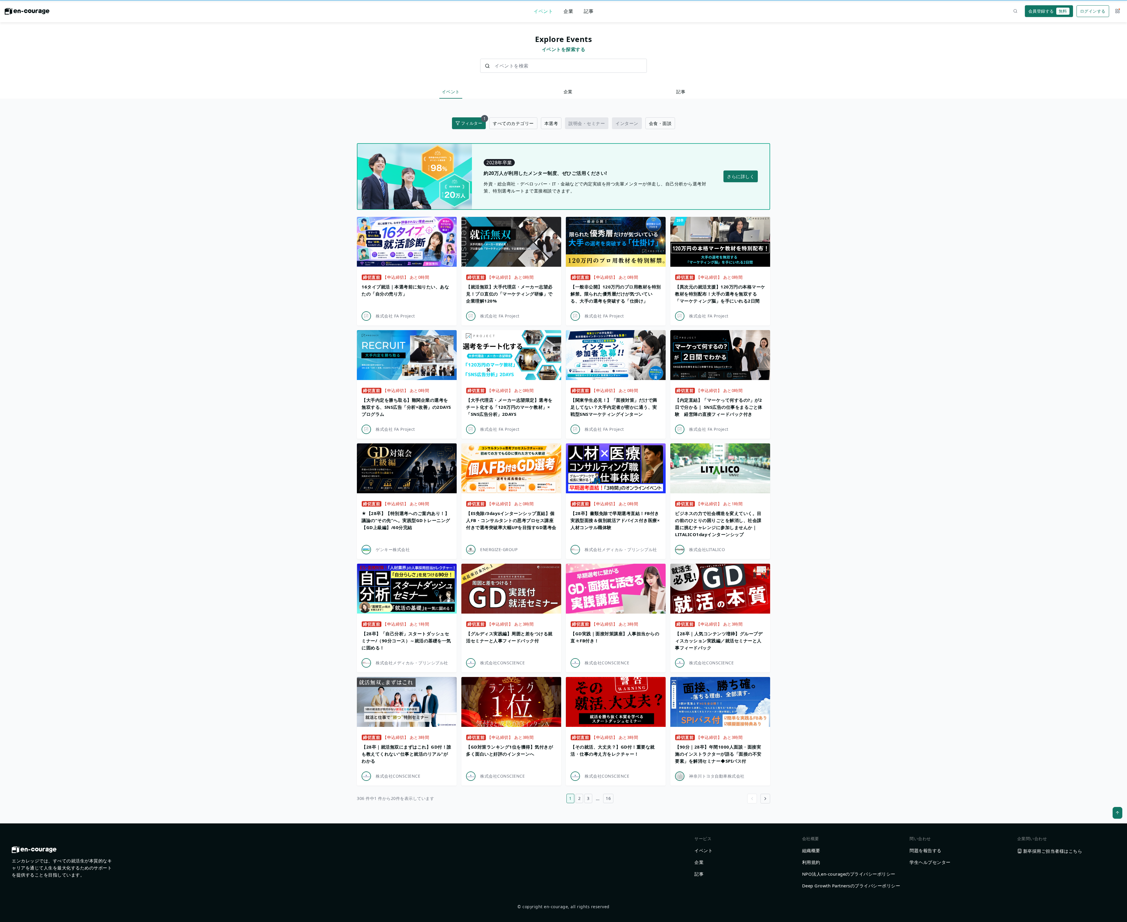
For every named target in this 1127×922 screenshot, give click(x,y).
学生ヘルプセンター (930, 862)
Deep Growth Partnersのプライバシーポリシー (851, 886)
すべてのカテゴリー (513, 123)
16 (608, 798)
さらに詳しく (740, 176)
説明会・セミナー (586, 123)
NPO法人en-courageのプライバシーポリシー (848, 874)
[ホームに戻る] (27, 13)
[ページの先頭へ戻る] (1117, 813)
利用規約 (811, 862)
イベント (543, 11)
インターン (626, 123)
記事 (588, 11)
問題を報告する (926, 850)
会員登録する (1047, 11)
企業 (568, 11)
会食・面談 (660, 123)
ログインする (1093, 11)
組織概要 (811, 850)
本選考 (551, 123)
